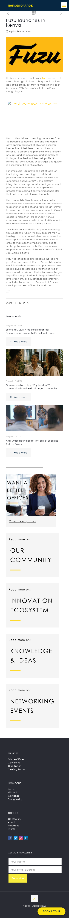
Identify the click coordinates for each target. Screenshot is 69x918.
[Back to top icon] (34, 898)
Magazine (13, 825)
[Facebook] (10, 838)
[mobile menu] (64, 5)
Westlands (13, 795)
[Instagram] (21, 838)
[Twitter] (15, 838)
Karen (11, 789)
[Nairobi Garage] (20, 5)
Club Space (14, 766)
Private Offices (16, 759)
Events (11, 828)
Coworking (14, 762)
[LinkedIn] (26, 838)
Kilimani (12, 792)
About (11, 822)
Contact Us (14, 818)
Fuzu (44, 78)
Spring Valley (15, 799)
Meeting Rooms (16, 769)
